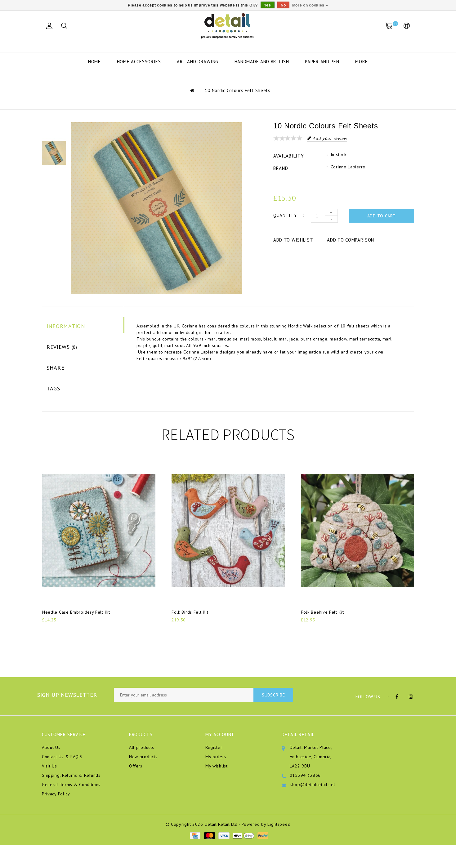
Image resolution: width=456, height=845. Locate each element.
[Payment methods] (195, 835)
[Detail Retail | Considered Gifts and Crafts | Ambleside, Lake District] (228, 26)
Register (213, 747)
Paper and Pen (322, 61)
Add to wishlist (293, 240)
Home (94, 61)
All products (141, 747)
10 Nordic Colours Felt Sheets (237, 90)
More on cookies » (310, 5)
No (283, 5)
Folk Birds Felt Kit (190, 612)
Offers (135, 766)
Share (56, 367)
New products (143, 756)
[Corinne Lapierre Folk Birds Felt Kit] (228, 530)
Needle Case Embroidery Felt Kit (76, 612)
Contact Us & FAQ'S (62, 756)
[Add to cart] (46, 630)
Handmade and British (262, 61)
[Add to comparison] (76, 630)
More (361, 61)
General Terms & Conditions (71, 784)
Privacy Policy (56, 794)
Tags (53, 388)
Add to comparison (350, 240)
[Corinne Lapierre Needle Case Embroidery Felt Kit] (98, 530)
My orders (215, 756)
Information (66, 326)
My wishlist (216, 766)
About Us (51, 747)
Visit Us (49, 766)
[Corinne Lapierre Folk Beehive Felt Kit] (357, 530)
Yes (267, 5)
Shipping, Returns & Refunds (71, 775)
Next (54, 179)
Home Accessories (139, 61)
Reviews (62, 346)
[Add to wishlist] (61, 630)
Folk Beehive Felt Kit (322, 612)
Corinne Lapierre (348, 167)
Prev (54, 126)
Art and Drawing (197, 61)
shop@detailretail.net (312, 784)
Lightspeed (278, 824)
